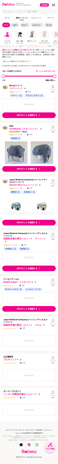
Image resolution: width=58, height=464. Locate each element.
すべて (6, 25)
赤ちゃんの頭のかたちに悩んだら (15, 61)
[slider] (3, 76)
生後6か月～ (37, 25)
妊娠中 (15, 25)
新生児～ (25, 25)
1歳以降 (49, 25)
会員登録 (44, 5)
